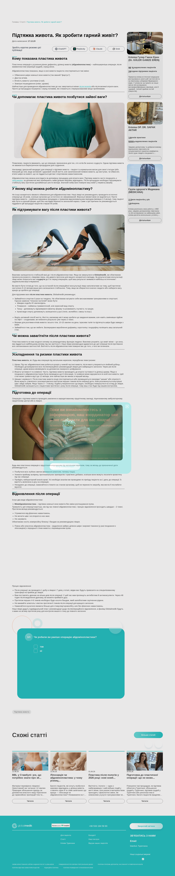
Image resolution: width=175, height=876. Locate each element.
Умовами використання (99, 458)
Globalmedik (116, 458)
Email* (52, 446)
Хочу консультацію (65, 466)
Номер (91, 435)
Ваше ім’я (53, 435)
